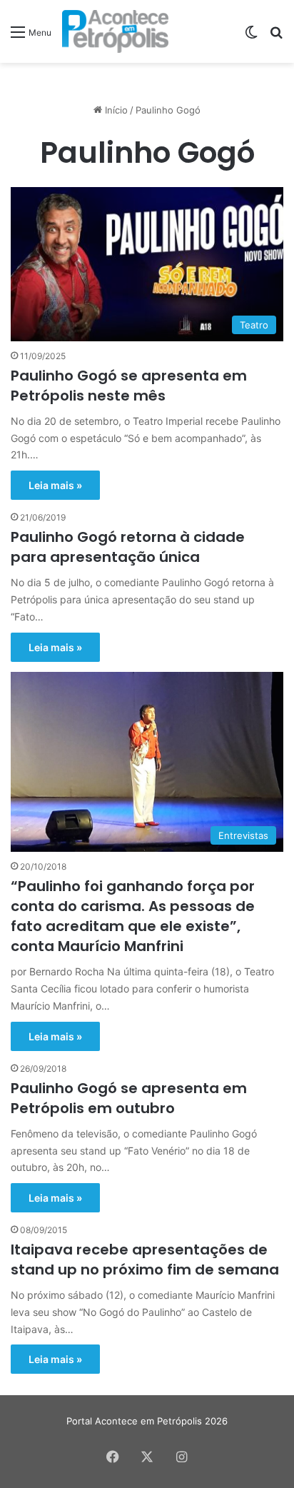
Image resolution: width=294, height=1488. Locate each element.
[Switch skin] (251, 37)
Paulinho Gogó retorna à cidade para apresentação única (128, 547)
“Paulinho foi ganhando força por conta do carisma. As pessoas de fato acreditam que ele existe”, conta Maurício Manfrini (133, 916)
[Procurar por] (276, 37)
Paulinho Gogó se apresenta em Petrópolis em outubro (129, 1098)
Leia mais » (55, 485)
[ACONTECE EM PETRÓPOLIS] (115, 31)
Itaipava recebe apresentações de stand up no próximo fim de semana (145, 1260)
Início (115, 110)
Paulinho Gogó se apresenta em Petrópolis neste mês (129, 386)
